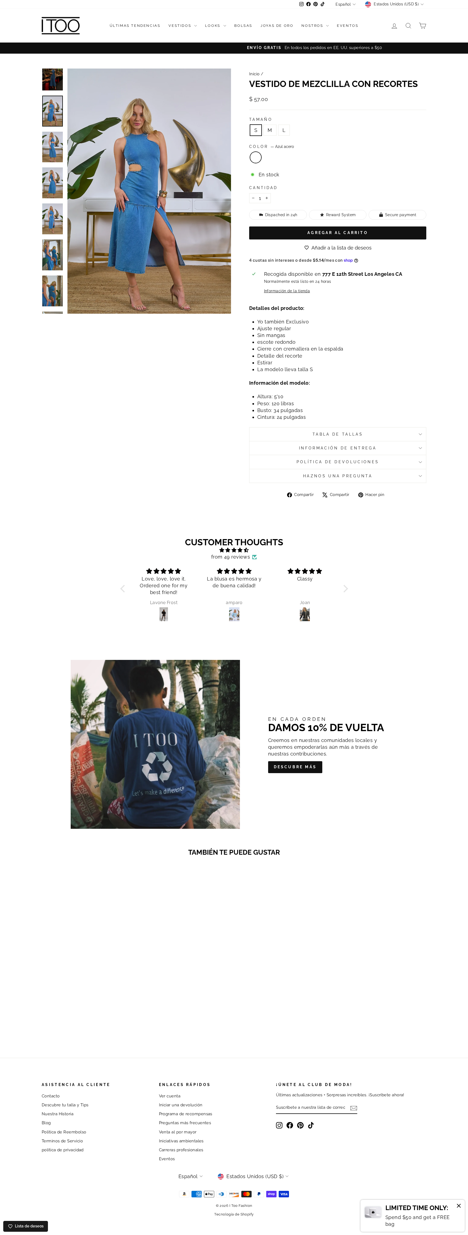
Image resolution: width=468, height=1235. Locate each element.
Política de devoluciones (338, 461)
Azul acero (255, 157)
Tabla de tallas (338, 434)
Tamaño (260, 119)
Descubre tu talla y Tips (65, 1105)
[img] (234, 550)
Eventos (347, 26)
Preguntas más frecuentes (185, 1122)
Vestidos (180, 26)
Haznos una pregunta (337, 476)
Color (271, 146)
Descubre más (295, 767)
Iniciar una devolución (181, 1105)
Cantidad (263, 187)
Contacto (51, 1096)
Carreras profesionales (181, 1150)
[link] (412, 1216)
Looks (213, 26)
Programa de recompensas (185, 1113)
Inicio (254, 74)
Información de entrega (337, 448)
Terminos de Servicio (62, 1141)
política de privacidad (63, 1150)
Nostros (313, 26)
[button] (124, 588)
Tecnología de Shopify (233, 1214)
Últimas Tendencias (135, 26)
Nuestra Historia (57, 1113)
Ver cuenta (170, 1096)
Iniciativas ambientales (181, 1141)
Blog (46, 1122)
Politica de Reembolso (64, 1132)
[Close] (458, 1206)
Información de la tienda (287, 291)
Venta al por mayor (178, 1132)
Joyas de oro (277, 26)
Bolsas (243, 26)
